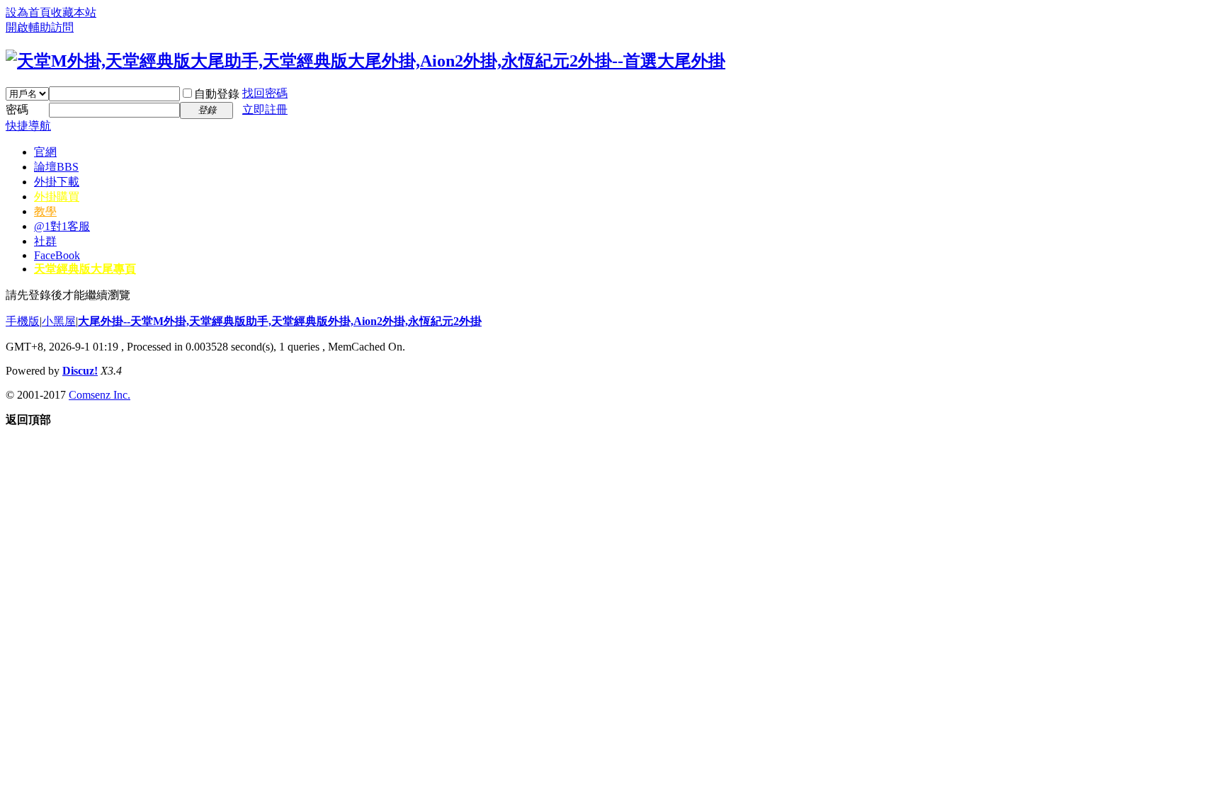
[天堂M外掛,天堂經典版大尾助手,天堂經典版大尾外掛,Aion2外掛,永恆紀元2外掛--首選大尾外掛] (365, 61)
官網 (45, 152)
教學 (45, 211)
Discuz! (80, 371)
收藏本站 (73, 12)
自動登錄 (216, 94)
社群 (45, 241)
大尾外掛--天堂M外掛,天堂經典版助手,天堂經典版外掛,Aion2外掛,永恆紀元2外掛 (280, 321)
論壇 (56, 167)
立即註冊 (265, 109)
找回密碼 (265, 93)
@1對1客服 (62, 226)
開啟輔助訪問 (40, 27)
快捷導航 (28, 126)
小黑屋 (59, 321)
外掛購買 (56, 196)
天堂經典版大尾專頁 (85, 269)
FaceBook (57, 255)
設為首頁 (28, 12)
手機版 (23, 321)
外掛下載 (56, 182)
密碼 (17, 109)
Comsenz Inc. (99, 395)
